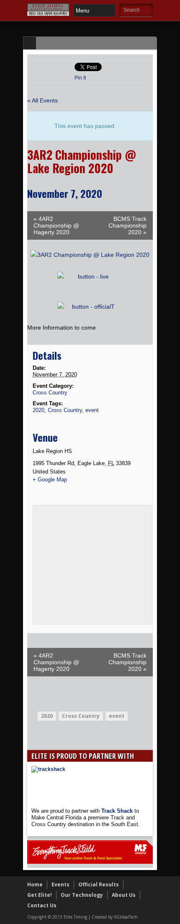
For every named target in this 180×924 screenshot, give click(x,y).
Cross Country (50, 392)
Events (60, 884)
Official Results (98, 884)
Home (35, 884)
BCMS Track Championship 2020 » (127, 225)
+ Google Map (50, 479)
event (92, 410)
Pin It (80, 78)
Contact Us (42, 905)
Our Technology (82, 894)
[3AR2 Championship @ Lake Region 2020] (90, 254)
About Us (124, 894)
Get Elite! (39, 894)
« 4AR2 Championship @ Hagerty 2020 (56, 225)
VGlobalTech (126, 917)
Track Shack (117, 811)
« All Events (42, 100)
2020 (38, 410)
